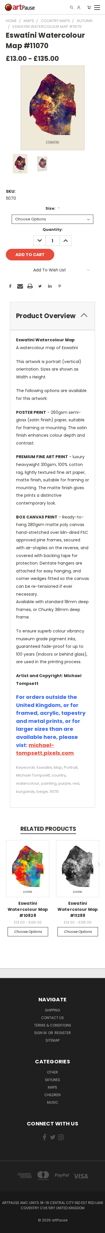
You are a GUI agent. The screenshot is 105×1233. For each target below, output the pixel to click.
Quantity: (53, 229)
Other (52, 1072)
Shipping (52, 1010)
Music (52, 1102)
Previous (6, 864)
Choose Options (28, 931)
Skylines (52, 1079)
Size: (53, 208)
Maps (52, 1087)
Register (63, 1032)
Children (52, 1094)
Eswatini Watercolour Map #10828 (28, 909)
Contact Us (52, 1017)
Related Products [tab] (48, 829)
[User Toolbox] (78, 7)
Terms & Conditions (52, 1025)
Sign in (41, 1032)
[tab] (52, 316)
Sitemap (53, 1040)
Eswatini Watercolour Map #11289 (77, 909)
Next (98, 864)
